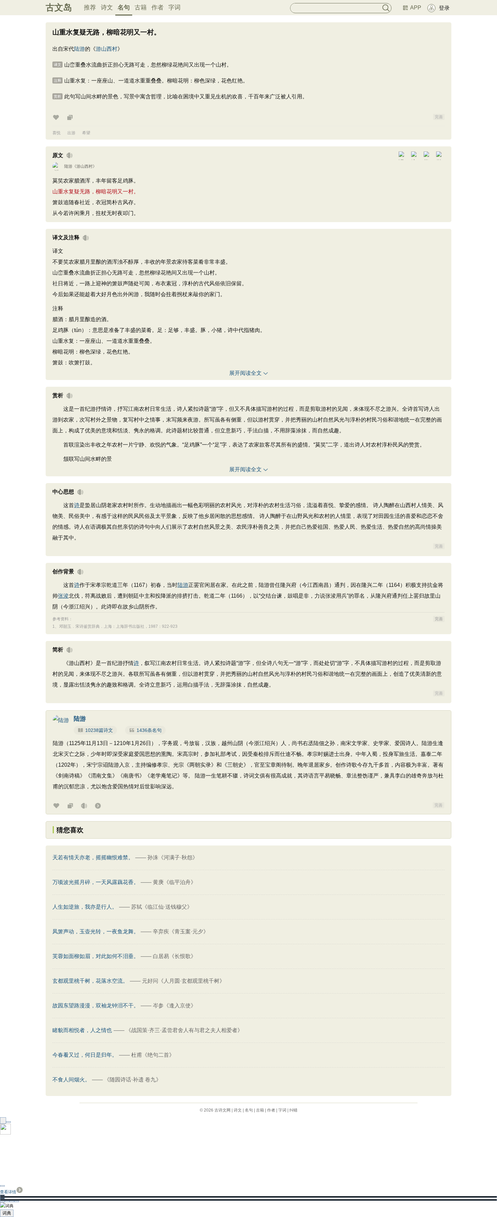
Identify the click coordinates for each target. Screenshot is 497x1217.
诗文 (107, 7)
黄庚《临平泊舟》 (174, 882)
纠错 (293, 1110)
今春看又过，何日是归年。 (84, 1055)
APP (415, 7)
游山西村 (106, 49)
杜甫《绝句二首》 (152, 1055)
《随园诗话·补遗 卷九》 (132, 1079)
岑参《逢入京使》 (174, 1005)
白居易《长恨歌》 (174, 956)
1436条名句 (149, 730)
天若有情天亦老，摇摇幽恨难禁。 (93, 857)
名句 (124, 7)
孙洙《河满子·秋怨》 (172, 857)
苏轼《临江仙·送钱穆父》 (161, 907)
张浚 (63, 596)
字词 (174, 7)
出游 (71, 132)
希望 (86, 132)
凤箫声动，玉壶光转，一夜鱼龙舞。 (95, 931)
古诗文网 (222, 1110)
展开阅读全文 (245, 373)
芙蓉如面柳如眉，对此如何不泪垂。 (95, 956)
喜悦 (56, 132)
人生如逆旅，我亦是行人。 (84, 907)
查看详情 (8, 1192)
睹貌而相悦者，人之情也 (82, 1030)
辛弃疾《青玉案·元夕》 (181, 931)
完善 (439, 117)
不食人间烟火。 (71, 1079)
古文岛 (59, 7)
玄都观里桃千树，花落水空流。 (90, 981)
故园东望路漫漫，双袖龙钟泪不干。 (95, 1005)
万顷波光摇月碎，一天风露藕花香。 (95, 882)
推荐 (90, 7)
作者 (157, 7)
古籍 (141, 7)
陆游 (79, 49)
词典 (6, 1213)
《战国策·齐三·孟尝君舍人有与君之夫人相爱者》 (184, 1030)
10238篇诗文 (99, 730)
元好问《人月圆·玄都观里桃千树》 (183, 981)
